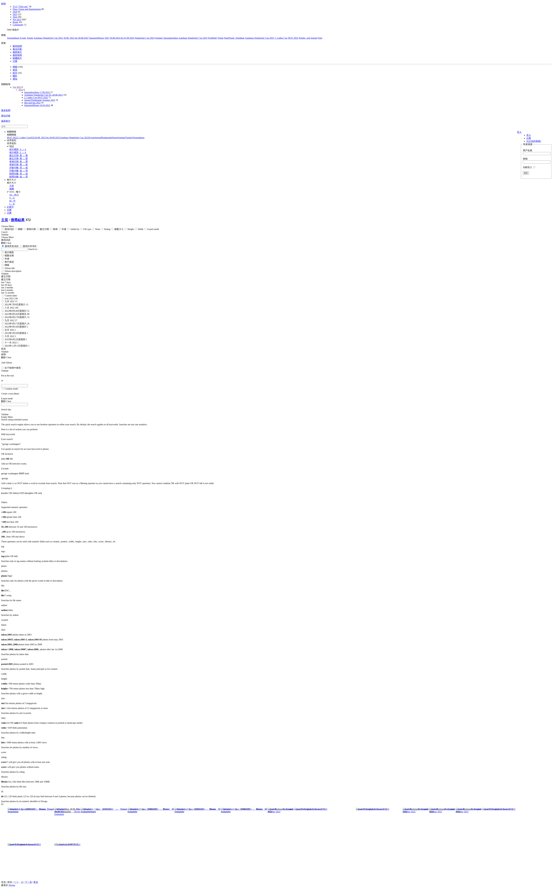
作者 (7, 258)
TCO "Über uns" (20, 6)
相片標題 (9, 252)
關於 (15, 76)
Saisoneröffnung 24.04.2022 (37, 105)
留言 (15, 73)
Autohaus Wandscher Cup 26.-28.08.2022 (43, 95)
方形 (11, 186)
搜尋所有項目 (11, 246)
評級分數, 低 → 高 (18, 170)
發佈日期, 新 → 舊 (18, 161)
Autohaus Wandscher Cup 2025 (259, 38)
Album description (12, 271)
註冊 (528, 138)
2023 (107, 38)
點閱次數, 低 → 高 (18, 176)
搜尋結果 (18, 220)
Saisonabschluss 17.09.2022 (37, 92)
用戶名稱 (527, 150)
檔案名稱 (9, 255)
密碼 (525, 159)
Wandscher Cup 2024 (145, 38)
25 (22, 882)
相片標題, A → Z (17, 149)
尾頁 (35, 882)
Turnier (30, 38)
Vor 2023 (17, 19)
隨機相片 (17, 58)
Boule (15, 22)
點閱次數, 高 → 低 (18, 173)
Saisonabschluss (170, 38)
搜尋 (15, 70)
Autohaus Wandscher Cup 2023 (193, 38)
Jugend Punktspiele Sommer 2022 (39, 100)
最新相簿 (17, 55)
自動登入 (528, 167)
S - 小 (12, 198)
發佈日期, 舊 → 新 (18, 164)
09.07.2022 (293, 38)
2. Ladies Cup (281, 38)
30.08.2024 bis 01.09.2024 (122, 38)
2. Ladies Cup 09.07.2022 (36, 97)
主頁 (4, 220)
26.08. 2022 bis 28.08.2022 (75, 38)
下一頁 (28, 882)
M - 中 (12, 201)
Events (23, 38)
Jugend (98, 137)
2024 (15, 17)
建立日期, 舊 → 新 (18, 158)
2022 (20, 90)
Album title (9, 268)
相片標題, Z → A (17, 152)
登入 (519, 132)
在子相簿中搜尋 (13, 368)
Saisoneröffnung (96, 38)
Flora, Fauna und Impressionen (27, 9)
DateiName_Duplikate (234, 38)
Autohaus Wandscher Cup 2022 (48, 38)
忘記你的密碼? (533, 141)
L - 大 (12, 204)
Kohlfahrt (212, 38)
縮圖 (11, 189)
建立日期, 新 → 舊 (18, 155)
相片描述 (9, 262)
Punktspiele (107, 137)
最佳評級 (17, 49)
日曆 (15, 61)
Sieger (115, 137)
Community (18, 24)
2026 (15, 12)
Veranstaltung (13, 38)
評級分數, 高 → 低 (18, 167)
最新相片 (17, 52)
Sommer (159, 38)
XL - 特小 (14, 195)
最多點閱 (17, 46)
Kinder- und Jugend (308, 38)
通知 (15, 79)
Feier (320, 38)
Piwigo (12, 885)
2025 (15, 14)
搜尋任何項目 (29, 246)
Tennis (220, 38)
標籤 (15, 67)
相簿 (3, 3)
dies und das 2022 (32, 102)
